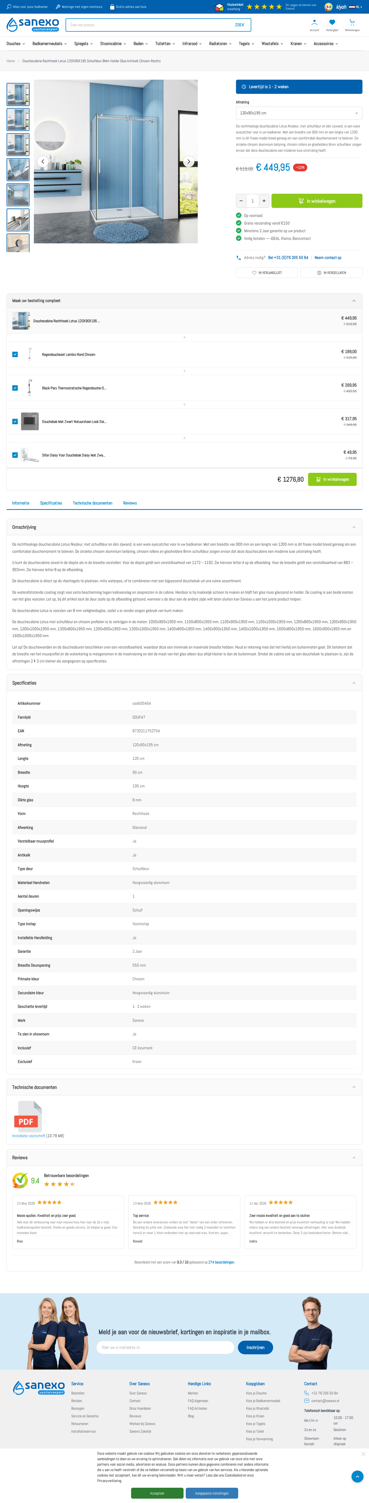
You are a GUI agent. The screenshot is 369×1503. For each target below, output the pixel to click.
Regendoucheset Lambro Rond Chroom (68, 354)
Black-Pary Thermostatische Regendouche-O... (74, 388)
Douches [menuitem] (13, 43)
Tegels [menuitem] (244, 43)
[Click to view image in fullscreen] (116, 161)
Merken (193, 1393)
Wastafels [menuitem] (270, 43)
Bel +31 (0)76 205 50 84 (288, 257)
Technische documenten (92, 503)
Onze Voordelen (140, 1408)
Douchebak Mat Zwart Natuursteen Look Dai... (74, 421)
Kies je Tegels (255, 1423)
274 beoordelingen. (221, 1262)
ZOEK (239, 24)
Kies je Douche (256, 1393)
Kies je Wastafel (257, 1408)
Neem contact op (328, 257)
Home (11, 60)
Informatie (20, 503)
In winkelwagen (321, 201)
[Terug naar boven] (358, 1477)
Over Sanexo (138, 1393)
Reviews (130, 503)
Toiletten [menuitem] (162, 43)
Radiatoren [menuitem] (218, 43)
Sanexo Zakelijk (140, 1431)
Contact (135, 1400)
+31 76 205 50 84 (324, 1393)
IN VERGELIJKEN (335, 272)
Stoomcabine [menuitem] (111, 43)
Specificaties (51, 503)
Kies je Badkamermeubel (263, 1400)
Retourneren (79, 1423)
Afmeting (242, 102)
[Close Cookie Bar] (363, 1454)
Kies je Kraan (255, 1416)
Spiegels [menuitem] (81, 43)
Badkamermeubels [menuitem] (47, 43)
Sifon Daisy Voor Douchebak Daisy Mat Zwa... (73, 455)
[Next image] (188, 161)
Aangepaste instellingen (212, 1493)
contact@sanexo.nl (325, 1400)
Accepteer (157, 1493)
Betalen (76, 1400)
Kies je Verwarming (259, 1438)
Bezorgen (77, 1408)
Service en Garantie (84, 1416)
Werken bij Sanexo (142, 1423)
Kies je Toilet (255, 1431)
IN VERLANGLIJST (270, 272)
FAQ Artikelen (197, 1408)
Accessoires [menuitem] (323, 43)
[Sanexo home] (39, 1388)
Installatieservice (83, 1431)
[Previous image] (43, 161)
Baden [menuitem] (138, 43)
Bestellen (77, 1393)
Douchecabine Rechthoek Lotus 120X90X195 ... (66, 320)
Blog (191, 1416)
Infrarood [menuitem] (189, 43)
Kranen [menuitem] (296, 43)
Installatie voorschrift (28, 1135)
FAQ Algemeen (198, 1400)
